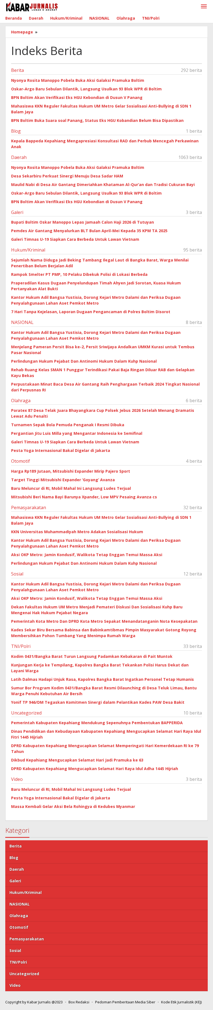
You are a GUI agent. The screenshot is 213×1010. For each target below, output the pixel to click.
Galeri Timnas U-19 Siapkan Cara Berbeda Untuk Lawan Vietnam (75, 239)
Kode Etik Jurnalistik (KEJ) (181, 1001)
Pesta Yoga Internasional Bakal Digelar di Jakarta (60, 450)
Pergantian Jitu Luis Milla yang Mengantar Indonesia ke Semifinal (76, 433)
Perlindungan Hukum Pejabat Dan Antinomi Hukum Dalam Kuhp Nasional (84, 361)
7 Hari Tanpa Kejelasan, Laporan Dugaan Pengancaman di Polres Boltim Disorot (90, 311)
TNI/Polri (21, 646)
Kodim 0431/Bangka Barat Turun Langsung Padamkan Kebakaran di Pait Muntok (92, 656)
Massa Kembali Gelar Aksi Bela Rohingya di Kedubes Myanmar (73, 806)
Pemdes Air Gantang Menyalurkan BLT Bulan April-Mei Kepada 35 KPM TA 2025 (89, 230)
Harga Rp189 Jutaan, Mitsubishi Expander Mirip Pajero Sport (70, 471)
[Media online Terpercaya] (32, 6)
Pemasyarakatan (28, 507)
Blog (16, 131)
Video (17, 779)
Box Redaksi (79, 1001)
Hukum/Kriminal (28, 250)
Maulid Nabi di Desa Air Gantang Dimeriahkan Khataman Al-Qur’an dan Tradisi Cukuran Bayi (103, 184)
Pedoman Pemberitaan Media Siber (125, 1001)
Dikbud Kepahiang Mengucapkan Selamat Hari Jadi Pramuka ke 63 (77, 760)
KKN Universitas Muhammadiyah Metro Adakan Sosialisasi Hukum (77, 531)
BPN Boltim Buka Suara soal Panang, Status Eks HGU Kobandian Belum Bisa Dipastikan (97, 120)
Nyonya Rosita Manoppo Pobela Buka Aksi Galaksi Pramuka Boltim (77, 80)
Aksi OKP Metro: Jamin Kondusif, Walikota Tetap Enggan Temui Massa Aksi (86, 554)
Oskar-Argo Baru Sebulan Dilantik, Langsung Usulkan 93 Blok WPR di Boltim (86, 88)
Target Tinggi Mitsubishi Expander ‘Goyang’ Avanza (63, 479)
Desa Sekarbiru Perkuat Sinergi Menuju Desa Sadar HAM (67, 176)
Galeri (17, 212)
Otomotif (20, 461)
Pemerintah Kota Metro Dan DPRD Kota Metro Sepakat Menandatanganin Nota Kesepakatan (104, 621)
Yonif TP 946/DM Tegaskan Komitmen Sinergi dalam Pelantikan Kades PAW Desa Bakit (97, 702)
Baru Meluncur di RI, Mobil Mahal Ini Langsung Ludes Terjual (71, 488)
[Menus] (204, 6)
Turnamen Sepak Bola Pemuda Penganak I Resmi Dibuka (67, 424)
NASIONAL (22, 322)
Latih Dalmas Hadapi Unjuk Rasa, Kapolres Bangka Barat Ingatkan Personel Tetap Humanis (102, 679)
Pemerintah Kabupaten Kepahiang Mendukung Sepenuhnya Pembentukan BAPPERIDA (97, 722)
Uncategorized (26, 713)
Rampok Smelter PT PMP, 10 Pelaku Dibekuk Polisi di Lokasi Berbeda (79, 274)
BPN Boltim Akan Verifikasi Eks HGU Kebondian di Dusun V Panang (77, 97)
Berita (17, 70)
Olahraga (21, 400)
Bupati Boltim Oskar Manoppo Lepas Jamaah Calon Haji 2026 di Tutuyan (82, 222)
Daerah (19, 157)
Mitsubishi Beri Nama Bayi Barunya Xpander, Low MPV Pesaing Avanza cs (84, 496)
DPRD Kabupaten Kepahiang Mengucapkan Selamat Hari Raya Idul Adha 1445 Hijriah (94, 768)
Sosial (17, 574)
